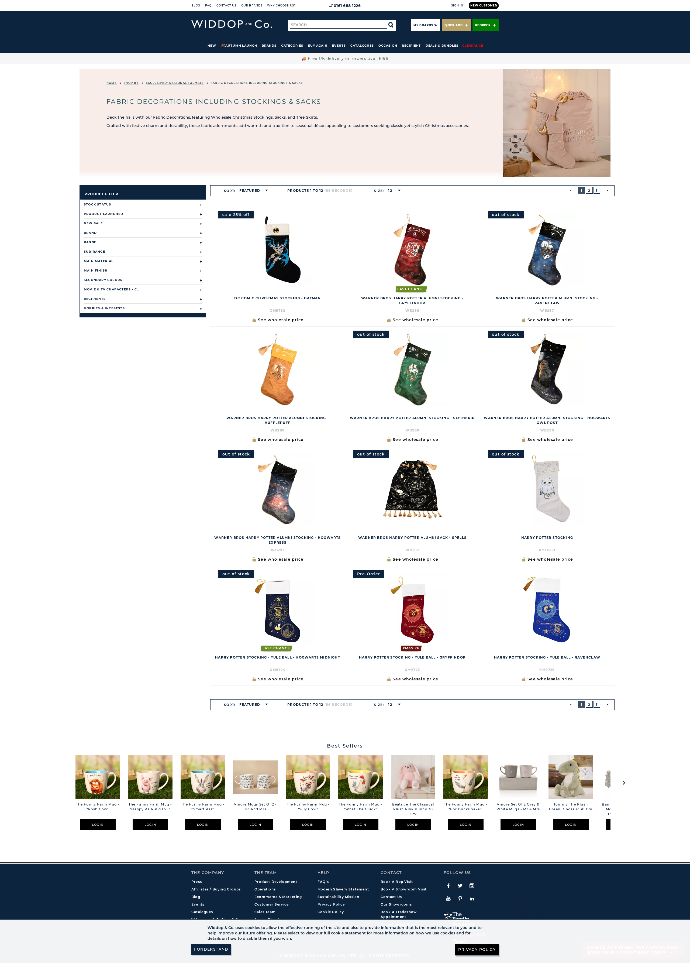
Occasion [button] (387, 45)
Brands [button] (269, 45)
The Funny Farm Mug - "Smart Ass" (203, 806)
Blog (195, 5)
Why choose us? (281, 5)
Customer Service (271, 904)
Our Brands (251, 5)
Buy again (317, 45)
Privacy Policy (331, 904)
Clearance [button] (472, 45)
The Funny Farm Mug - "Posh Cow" (98, 806)
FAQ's (323, 882)
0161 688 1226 (347, 5)
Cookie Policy (331, 912)
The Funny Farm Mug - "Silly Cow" (308, 806)
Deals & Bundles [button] (442, 45)
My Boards (423, 25)
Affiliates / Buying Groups (216, 889)
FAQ (208, 5)
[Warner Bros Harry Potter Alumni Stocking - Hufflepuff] (277, 370)
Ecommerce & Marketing (278, 897)
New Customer (483, 5)
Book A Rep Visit (397, 882)
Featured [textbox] (249, 191)
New (212, 45)
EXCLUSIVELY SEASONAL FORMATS (175, 83)
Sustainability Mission (338, 897)
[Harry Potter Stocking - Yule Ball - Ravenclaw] (547, 609)
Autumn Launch (241, 45)
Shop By (131, 83)
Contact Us (226, 5)
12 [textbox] (390, 191)
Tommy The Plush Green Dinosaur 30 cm (570, 806)
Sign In (457, 5)
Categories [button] (292, 45)
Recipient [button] (411, 45)
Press (196, 882)
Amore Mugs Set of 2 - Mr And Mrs (255, 806)
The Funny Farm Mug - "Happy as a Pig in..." (150, 806)
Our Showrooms (396, 904)
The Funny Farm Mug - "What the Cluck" (360, 806)
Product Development (275, 882)
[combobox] (252, 190)
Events (339, 45)
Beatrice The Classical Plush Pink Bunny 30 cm (413, 809)
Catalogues (362, 45)
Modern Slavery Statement (343, 889)
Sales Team (265, 912)
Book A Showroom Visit (404, 889)
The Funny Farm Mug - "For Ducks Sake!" (466, 806)
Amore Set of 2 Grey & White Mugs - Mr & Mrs (518, 806)
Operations (265, 889)
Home (111, 83)
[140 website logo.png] (231, 24)
